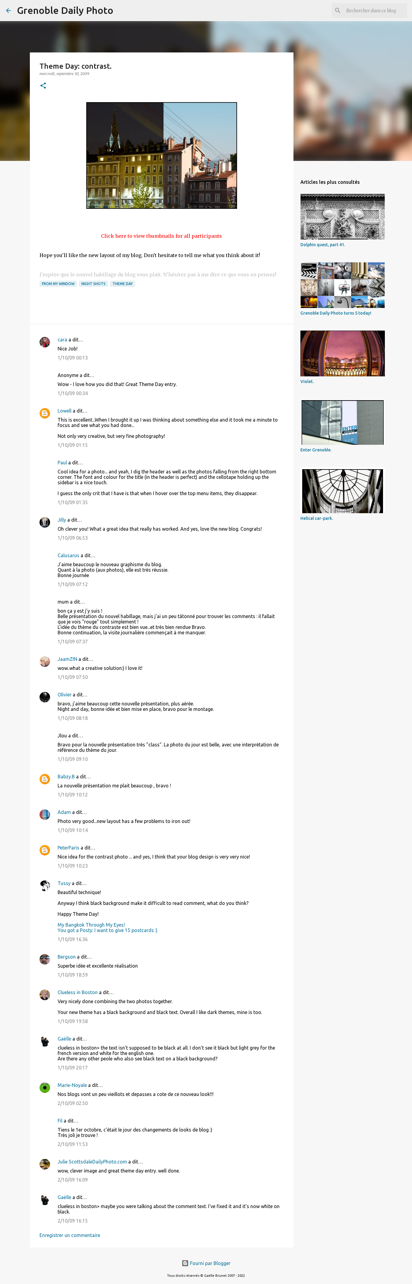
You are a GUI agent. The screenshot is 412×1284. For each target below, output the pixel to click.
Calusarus (68, 555)
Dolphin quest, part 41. (322, 244)
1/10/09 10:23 (73, 865)
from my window (58, 284)
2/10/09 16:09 (73, 1179)
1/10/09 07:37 (73, 641)
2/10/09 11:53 (73, 1144)
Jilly (62, 520)
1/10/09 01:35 (73, 502)
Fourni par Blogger (209, 1263)
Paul (62, 462)
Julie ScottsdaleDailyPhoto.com (92, 1161)
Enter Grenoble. (315, 449)
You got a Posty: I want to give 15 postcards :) (107, 930)
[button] (43, 86)
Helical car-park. (316, 518)
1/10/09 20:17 (73, 1067)
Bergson (67, 956)
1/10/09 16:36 (73, 939)
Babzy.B (66, 776)
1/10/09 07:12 (73, 584)
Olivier (64, 694)
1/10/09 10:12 (73, 794)
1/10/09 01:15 (73, 445)
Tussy (64, 883)
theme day (123, 284)
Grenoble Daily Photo (65, 10)
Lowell (64, 410)
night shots (93, 284)
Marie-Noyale (72, 1085)
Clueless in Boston (78, 992)
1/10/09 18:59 (73, 975)
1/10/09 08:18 (73, 718)
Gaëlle (64, 1038)
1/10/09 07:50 (73, 677)
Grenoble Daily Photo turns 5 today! (335, 313)
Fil (60, 1120)
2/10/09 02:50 (73, 1103)
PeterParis (68, 847)
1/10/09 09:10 (73, 759)
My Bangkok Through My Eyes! (91, 925)
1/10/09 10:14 (73, 830)
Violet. (307, 381)
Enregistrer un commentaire (70, 1235)
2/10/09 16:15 (73, 1220)
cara (62, 339)
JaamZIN (67, 659)
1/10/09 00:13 (73, 357)
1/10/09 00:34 (73, 393)
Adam (64, 812)
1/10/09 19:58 (73, 1021)
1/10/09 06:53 (73, 538)
